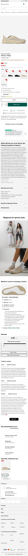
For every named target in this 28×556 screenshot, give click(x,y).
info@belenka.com (9, 495)
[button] (14, 188)
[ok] (25, 8)
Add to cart (16, 104)
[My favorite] (17, 4)
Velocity (10, 327)
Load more (13, 419)
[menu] (26, 4)
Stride (17, 327)
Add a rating (13, 352)
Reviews (4, 334)
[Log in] (20, 4)
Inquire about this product (13, 355)
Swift (14, 327)
